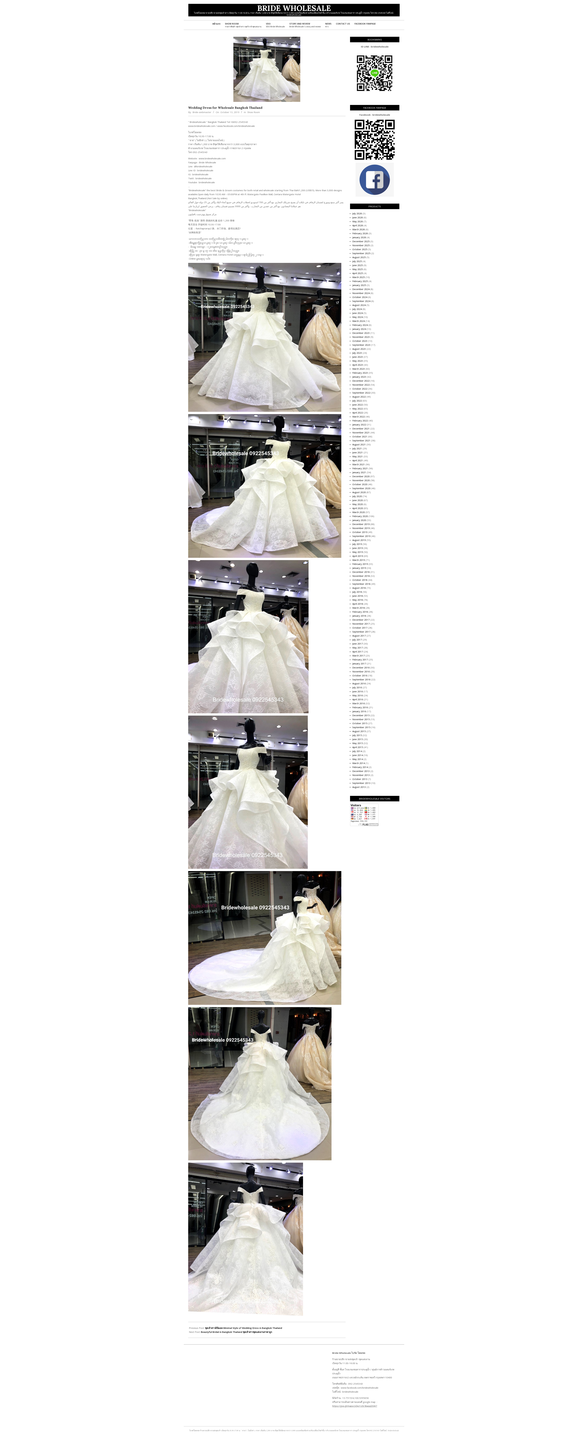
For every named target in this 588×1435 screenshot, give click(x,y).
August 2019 (359, 540)
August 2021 (359, 444)
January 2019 (359, 567)
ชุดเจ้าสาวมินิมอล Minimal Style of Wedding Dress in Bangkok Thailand (243, 1327)
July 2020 (357, 496)
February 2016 (360, 707)
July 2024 (357, 309)
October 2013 (359, 779)
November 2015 (361, 719)
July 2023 (357, 352)
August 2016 (359, 683)
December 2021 (361, 428)
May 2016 (357, 695)
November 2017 (361, 623)
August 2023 (359, 348)
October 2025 (359, 249)
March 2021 (358, 464)
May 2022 (357, 408)
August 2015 (359, 731)
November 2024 (361, 293)
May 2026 (357, 221)
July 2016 (357, 687)
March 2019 (358, 559)
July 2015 (357, 735)
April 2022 (357, 412)
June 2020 (357, 500)
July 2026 (357, 213)
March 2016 (358, 703)
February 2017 (360, 659)
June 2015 (357, 739)
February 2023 (360, 372)
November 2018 (361, 575)
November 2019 (361, 528)
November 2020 (361, 480)
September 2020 (361, 488)
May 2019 (357, 552)
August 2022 (359, 396)
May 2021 (357, 456)
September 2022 (361, 392)
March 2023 (358, 368)
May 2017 (357, 647)
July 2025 (357, 261)
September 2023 (361, 344)
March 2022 (358, 416)
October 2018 (359, 579)
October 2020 (359, 484)
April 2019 (357, 555)
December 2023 (361, 332)
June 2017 (357, 643)
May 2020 (357, 504)
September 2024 (361, 301)
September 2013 (361, 783)
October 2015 (359, 723)
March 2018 (358, 607)
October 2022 (359, 388)
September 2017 (361, 631)
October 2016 (359, 675)
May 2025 (357, 269)
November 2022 (361, 384)
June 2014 (357, 755)
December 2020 (361, 476)
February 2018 (360, 611)
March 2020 (358, 512)
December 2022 (361, 380)
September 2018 (361, 583)
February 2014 (360, 767)
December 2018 (361, 571)
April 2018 (357, 603)
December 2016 (361, 667)
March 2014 (358, 763)
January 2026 (359, 237)
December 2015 (361, 715)
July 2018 (357, 591)
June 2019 (357, 548)
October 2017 (359, 627)
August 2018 (359, 587)
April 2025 (357, 273)
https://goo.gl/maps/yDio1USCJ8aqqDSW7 (354, 1405)
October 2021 (359, 436)
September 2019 (361, 536)
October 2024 (359, 297)
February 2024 (360, 324)
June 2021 (357, 452)
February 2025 (360, 281)
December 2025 (361, 241)
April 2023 (357, 364)
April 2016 (357, 699)
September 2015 (361, 727)
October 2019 (359, 532)
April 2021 (357, 460)
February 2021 (360, 468)
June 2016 (357, 691)
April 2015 (357, 747)
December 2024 (361, 289)
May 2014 (357, 759)
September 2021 (361, 440)
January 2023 (359, 376)
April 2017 (357, 651)
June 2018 (357, 595)
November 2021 (361, 432)
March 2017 (358, 655)
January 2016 (359, 711)
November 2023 (361, 336)
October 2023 (359, 340)
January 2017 (359, 663)
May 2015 (357, 743)
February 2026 (360, 233)
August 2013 (359, 787)
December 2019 (361, 524)
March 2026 (358, 229)
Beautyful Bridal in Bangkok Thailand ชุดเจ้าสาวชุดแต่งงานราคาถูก (236, 1331)
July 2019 (357, 544)
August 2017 (359, 635)
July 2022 (357, 400)
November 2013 (361, 775)
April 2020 (357, 508)
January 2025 (359, 285)
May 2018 (357, 599)
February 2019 (360, 563)
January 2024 (359, 328)
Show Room (253, 112)
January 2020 (359, 520)
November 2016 (361, 671)
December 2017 (361, 619)
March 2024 (358, 320)
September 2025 (361, 253)
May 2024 (357, 316)
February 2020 (360, 516)
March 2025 (358, 277)
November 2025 (361, 245)
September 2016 (361, 679)
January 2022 (359, 424)
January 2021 (359, 472)
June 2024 (357, 313)
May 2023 (357, 360)
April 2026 (357, 225)
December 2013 (361, 771)
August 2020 (359, 492)
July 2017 (357, 639)
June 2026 (357, 217)
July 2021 (357, 448)
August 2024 (359, 305)
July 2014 (357, 751)
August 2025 (359, 257)
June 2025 (357, 265)
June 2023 (357, 356)
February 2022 (360, 420)
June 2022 (357, 404)
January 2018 (359, 615)
